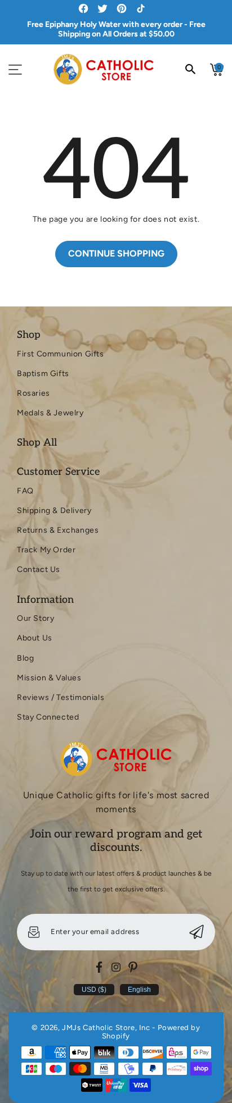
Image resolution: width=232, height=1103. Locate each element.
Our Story (35, 618)
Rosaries (33, 393)
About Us (34, 638)
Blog (25, 658)
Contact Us (38, 569)
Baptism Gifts (43, 373)
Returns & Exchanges (58, 530)
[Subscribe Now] (196, 932)
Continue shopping (116, 253)
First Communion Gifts (60, 354)
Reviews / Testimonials (60, 697)
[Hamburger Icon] (15, 69)
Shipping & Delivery (54, 510)
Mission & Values (49, 678)
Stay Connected (48, 717)
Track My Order (46, 550)
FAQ (25, 491)
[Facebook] (99, 967)
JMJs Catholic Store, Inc (106, 1027)
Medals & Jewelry (50, 413)
